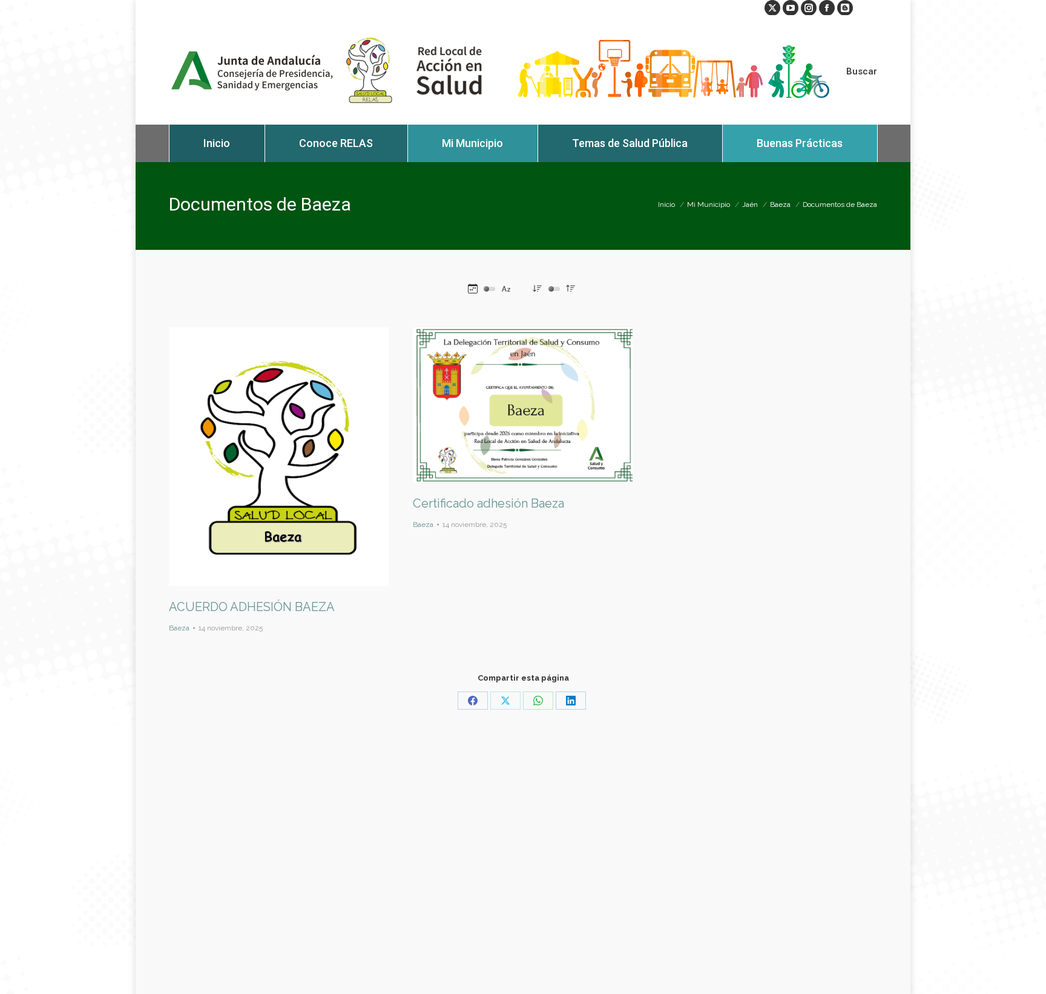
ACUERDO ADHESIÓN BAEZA (252, 607)
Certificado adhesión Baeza (488, 503)
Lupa (262, 456)
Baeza (179, 628)
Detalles (295, 456)
